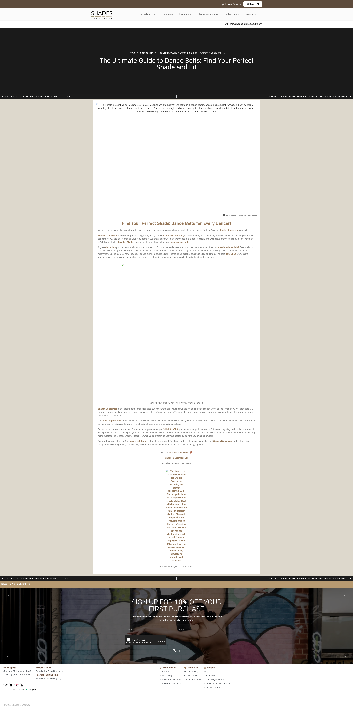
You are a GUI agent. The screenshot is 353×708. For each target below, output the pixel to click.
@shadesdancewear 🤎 (180, 452)
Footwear (186, 14)
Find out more (232, 14)
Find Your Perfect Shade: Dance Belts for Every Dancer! (176, 223)
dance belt (110, 247)
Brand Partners (148, 14)
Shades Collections (208, 14)
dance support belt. (179, 242)
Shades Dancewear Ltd (176, 458)
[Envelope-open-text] (22, 685)
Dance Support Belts (112, 420)
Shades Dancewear (229, 230)
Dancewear (168, 14)
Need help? (251, 14)
